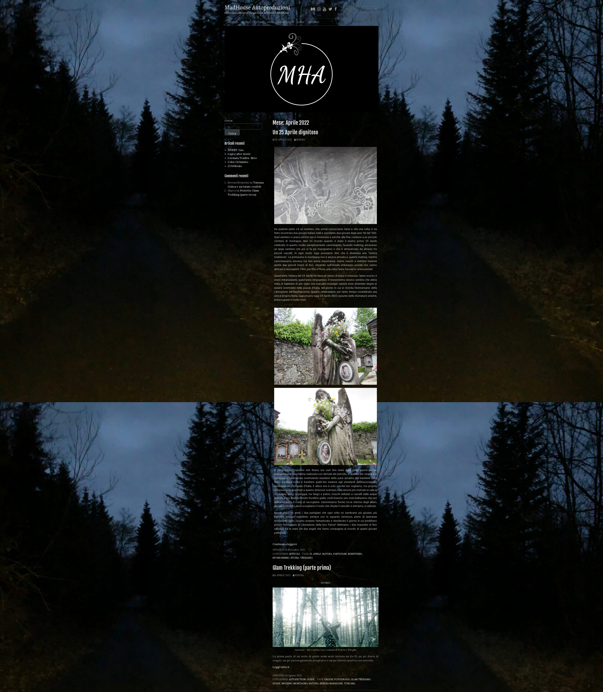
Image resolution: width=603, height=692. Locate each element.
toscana (349, 683)
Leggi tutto (281, 667)
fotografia (342, 679)
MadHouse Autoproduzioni (257, 7)
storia (295, 557)
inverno (287, 683)
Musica (246, 22)
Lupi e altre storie (239, 154)
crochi (328, 679)
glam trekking (361, 679)
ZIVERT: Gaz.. (236, 150)
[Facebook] (335, 9)
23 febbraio (235, 166)
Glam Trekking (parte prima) (302, 567)
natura (327, 553)
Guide (300, 22)
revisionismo (281, 557)
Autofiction (285, 22)
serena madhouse (331, 683)
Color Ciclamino (238, 162)
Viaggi (270, 22)
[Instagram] (319, 9)
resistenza (355, 553)
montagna (300, 683)
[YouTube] (324, 9)
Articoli (233, 22)
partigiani (340, 553)
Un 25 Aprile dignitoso (295, 132)
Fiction (258, 22)
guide (276, 683)
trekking (306, 557)
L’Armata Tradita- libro (242, 158)
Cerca (229, 120)
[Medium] (313, 9)
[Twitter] (330, 9)
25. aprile (315, 553)
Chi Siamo (313, 22)
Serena (300, 139)
